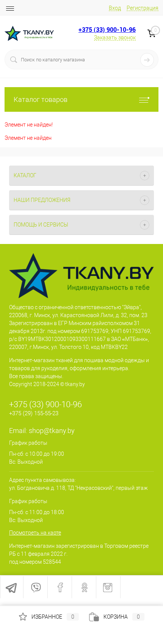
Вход (115, 8)
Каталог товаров (40, 99)
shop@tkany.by (52, 431)
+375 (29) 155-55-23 (33, 413)
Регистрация (142, 8)
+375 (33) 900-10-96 (107, 29)
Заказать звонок (115, 37)
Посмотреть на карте (35, 533)
